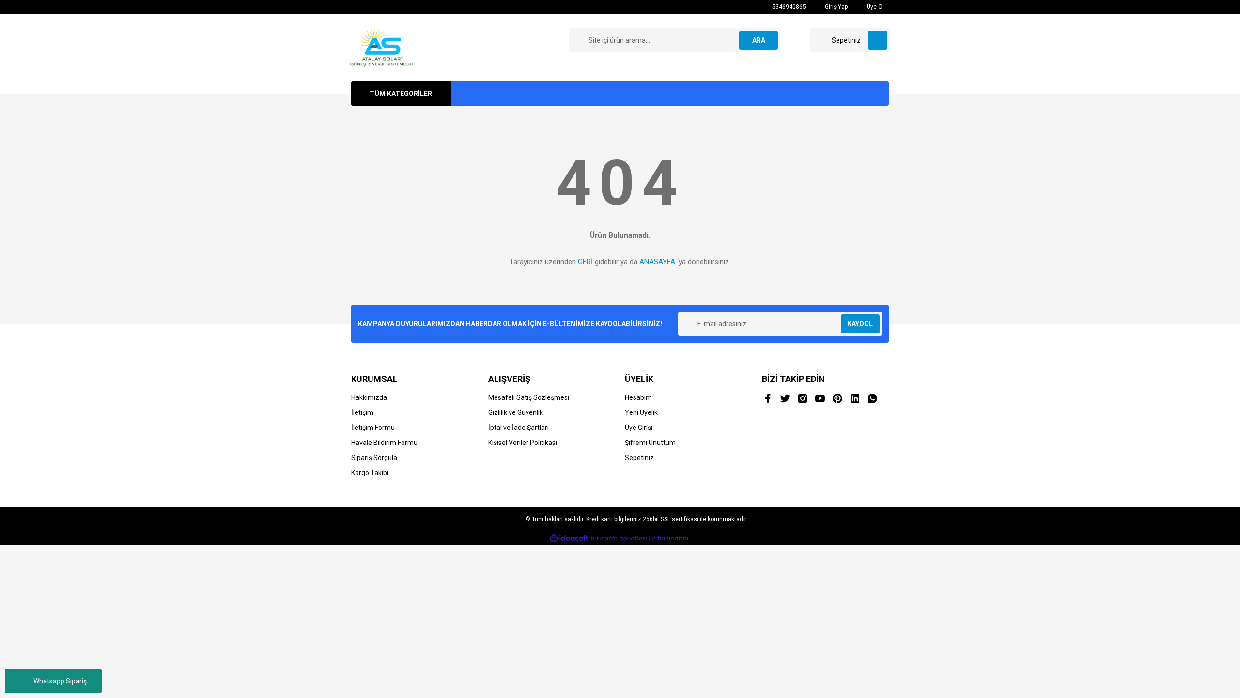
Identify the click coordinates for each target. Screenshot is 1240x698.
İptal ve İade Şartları (518, 427)
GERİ (585, 261)
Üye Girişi (638, 427)
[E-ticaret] (618, 538)
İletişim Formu (373, 427)
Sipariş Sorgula (374, 457)
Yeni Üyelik (641, 412)
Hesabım (638, 397)
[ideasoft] (569, 538)
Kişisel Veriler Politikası (522, 442)
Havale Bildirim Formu (384, 442)
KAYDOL (860, 324)
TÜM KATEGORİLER (401, 93)
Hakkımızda (369, 397)
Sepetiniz (639, 457)
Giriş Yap (835, 6)
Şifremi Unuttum (650, 442)
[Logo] (381, 47)
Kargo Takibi (369, 472)
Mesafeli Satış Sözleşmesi (528, 397)
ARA (758, 40)
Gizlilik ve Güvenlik (515, 412)
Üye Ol (874, 6)
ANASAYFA (657, 261)
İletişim (362, 412)
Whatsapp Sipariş (60, 681)
